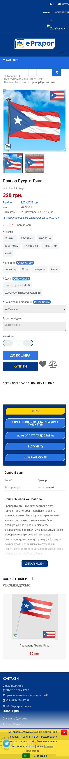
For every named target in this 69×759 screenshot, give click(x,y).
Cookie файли (42, 731)
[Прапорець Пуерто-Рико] (35, 617)
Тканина (19, 262)
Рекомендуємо (17, 585)
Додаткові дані (12, 318)
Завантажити (36, 457)
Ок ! (26, 755)
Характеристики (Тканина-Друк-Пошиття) (35, 423)
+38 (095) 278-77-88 (17, 700)
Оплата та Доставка (39, 435)
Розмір (9, 231)
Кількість (8, 336)
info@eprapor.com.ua (18, 706)
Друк (17, 278)
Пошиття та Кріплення (27, 302)
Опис (35, 411)
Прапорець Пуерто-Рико (34, 645)
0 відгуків (21, 188)
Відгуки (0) (35, 446)
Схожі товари (15, 579)
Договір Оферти (12, 724)
